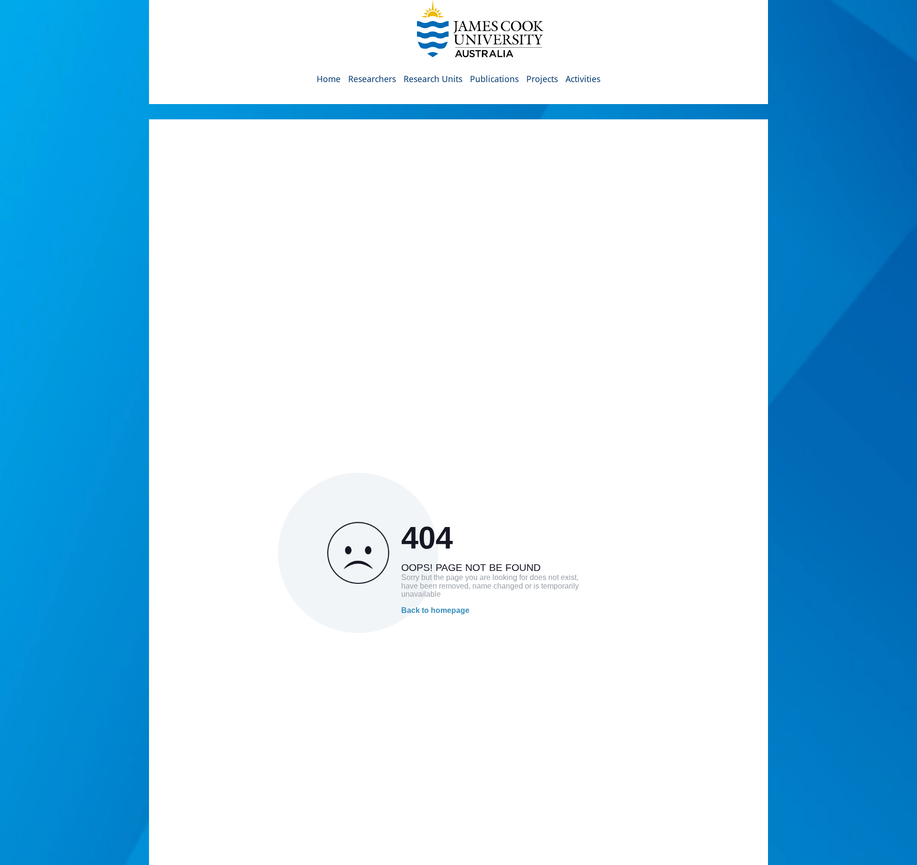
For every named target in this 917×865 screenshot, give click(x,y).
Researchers (372, 78)
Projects (542, 78)
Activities (582, 78)
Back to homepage (435, 610)
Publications (494, 78)
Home (329, 78)
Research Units (433, 78)
